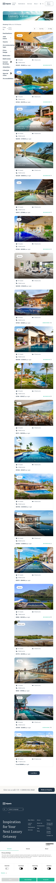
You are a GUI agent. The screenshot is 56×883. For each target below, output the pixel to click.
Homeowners (40, 825)
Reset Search (10, 28)
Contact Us (50, 835)
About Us (39, 823)
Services (29, 3)
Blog (38, 831)
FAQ (38, 828)
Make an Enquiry (46, 790)
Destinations (21, 3)
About (35, 3)
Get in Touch (48, 3)
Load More (34, 773)
